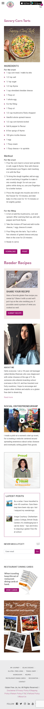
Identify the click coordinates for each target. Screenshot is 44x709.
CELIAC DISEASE (28, 668)
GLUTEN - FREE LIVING (15, 671)
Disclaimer (11, 690)
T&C (25, 693)
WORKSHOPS (17, 675)
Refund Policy (34, 693)
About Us (22, 697)
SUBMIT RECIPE (14, 313)
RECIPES (28, 675)
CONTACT (22, 682)
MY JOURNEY (14, 668)
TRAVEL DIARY (31, 671)
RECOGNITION (33, 678)
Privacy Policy (23, 690)
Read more (8, 397)
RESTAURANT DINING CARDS (16, 678)
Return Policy (16, 693)
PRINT (24, 251)
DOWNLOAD (11, 251)
